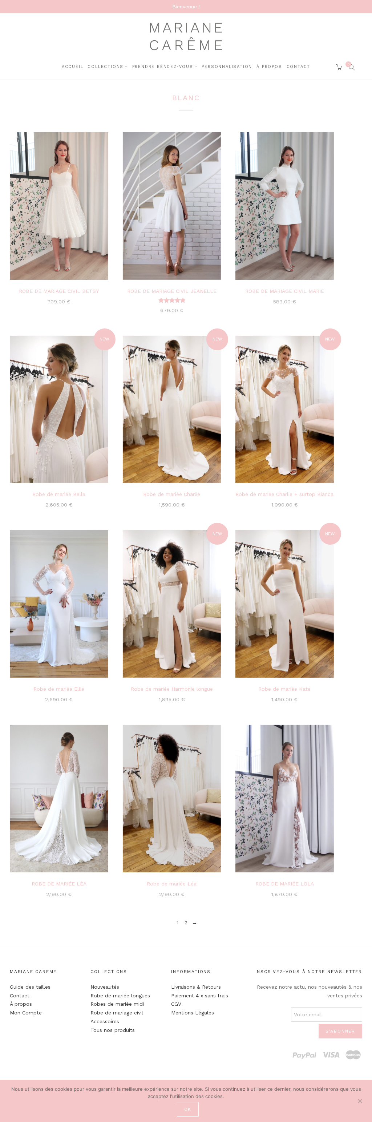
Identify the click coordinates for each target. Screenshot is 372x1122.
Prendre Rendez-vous (162, 66)
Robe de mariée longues (120, 995)
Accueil (73, 66)
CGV (176, 1004)
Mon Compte (26, 1013)
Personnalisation (227, 66)
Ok (188, 1109)
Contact (299, 66)
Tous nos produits (112, 1030)
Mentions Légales (192, 1013)
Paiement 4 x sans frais (199, 995)
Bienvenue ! (186, 6)
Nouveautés (104, 987)
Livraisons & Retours (196, 987)
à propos (269, 66)
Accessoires (104, 1021)
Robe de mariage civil (116, 1013)
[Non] (360, 1100)
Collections (106, 66)
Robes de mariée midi (117, 1004)
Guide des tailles (30, 987)
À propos (21, 1004)
